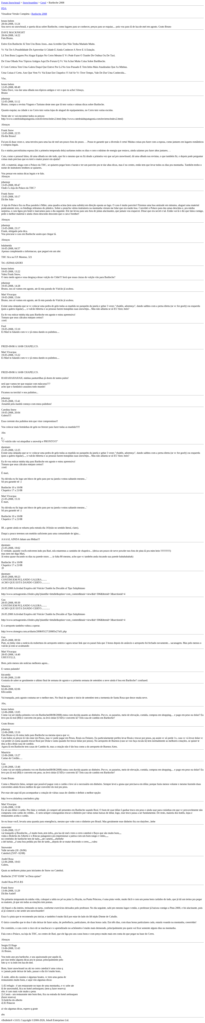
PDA (4, 8)
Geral (43, 2)
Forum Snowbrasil (10, 2)
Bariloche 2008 (39, 13)
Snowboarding (30, 2)
